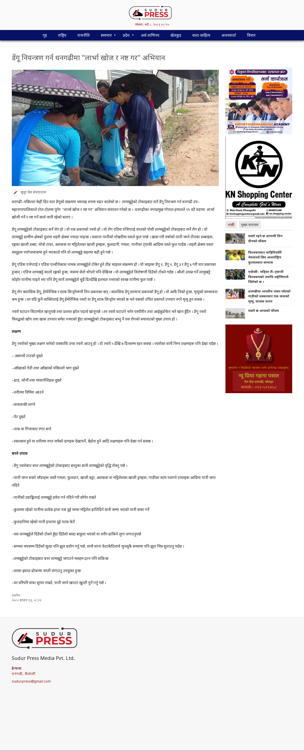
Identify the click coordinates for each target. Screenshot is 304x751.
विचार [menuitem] (251, 35)
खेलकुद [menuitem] (175, 35)
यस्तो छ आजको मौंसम (263, 310)
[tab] (232, 224)
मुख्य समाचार (250, 224)
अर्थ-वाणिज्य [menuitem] (150, 35)
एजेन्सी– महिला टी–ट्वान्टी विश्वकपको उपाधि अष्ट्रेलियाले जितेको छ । (268, 276)
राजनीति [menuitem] (83, 35)
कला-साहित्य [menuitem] (201, 35)
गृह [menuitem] (45, 35)
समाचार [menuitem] (103, 36)
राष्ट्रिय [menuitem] (62, 35)
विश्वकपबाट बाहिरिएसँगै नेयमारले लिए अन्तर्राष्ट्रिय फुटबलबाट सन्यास (265, 257)
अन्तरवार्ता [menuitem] (228, 35)
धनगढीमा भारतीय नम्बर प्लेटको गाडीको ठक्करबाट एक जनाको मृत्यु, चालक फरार (269, 296)
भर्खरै (231, 224)
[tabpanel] (258, 277)
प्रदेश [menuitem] (123, 36)
